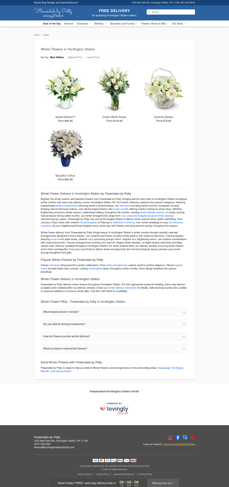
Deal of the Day (52, 23)
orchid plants (95, 268)
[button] (220, 473)
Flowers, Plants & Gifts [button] (153, 23)
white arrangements (66, 205)
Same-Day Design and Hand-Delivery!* (56, 2)
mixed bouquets (88, 222)
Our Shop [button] (177, 23)
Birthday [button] (99, 23)
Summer (68, 23)
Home (36, 34)
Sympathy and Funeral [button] (122, 23)
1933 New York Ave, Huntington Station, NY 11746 (61, 440)
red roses (125, 205)
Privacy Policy (102, 474)
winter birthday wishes (152, 212)
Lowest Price (93, 57)
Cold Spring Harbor (60, 371)
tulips (91, 239)
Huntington (177, 367)
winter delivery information (122, 287)
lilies (134, 239)
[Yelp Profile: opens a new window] (192, 437)
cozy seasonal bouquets (134, 215)
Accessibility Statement (123, 474)
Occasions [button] (83, 23)
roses (54, 239)
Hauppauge (164, 367)
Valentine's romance (124, 222)
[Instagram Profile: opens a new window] (170, 437)
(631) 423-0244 (42, 443)
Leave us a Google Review (179, 444)
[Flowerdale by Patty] (58, 12)
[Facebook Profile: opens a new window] (178, 437)
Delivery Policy (145, 474)
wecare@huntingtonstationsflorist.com (54, 447)
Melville (45, 371)
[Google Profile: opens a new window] (185, 437)
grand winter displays (162, 215)
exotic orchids (121, 209)
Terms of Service (84, 474)
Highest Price (75, 57)
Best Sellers (57, 57)
